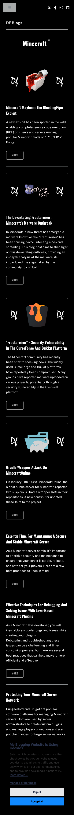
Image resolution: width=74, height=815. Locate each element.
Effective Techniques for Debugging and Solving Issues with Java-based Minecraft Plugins (36, 610)
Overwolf (51, 387)
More (15, 155)
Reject (37, 792)
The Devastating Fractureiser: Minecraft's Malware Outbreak (29, 220)
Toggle (10, 8)
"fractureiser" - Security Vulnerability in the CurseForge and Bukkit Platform (36, 345)
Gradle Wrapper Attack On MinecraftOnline (26, 470)
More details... (19, 774)
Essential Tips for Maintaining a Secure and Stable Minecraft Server (36, 539)
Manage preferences (23, 782)
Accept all (37, 801)
